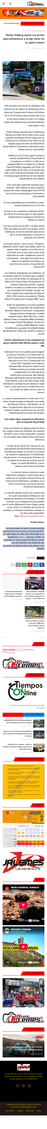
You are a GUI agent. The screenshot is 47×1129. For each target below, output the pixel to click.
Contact (20, 1111)
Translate (11, 653)
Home (39, 1111)
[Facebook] (41, 565)
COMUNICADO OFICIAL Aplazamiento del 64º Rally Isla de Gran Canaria (18, 722)
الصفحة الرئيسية (38, 31)
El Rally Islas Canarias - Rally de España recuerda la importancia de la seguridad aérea (17, 747)
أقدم (5, 637)
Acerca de (30, 1111)
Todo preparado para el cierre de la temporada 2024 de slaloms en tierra (11, 24)
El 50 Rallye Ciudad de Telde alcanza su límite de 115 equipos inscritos (13, 594)
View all (5, 572)
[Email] (18, 565)
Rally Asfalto (26, 31)
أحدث (41, 637)
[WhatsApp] (24, 565)
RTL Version (10, 1111)
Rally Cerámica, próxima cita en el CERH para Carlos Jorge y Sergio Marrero (35, 624)
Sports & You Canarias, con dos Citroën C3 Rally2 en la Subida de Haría (24, 1048)
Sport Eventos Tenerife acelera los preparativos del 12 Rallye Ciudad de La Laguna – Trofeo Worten (34, 595)
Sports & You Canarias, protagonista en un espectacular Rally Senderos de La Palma (17, 734)
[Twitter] (36, 565)
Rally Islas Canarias (33, 715)
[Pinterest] (30, 565)
